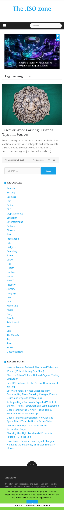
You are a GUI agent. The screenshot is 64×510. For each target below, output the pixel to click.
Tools (10, 343)
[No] (60, 499)
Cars (9, 201)
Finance (11, 230)
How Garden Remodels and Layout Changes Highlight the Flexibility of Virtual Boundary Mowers (30, 444)
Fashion (11, 226)
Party (10, 314)
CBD (9, 209)
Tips (53, 160)
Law (9, 297)
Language (12, 293)
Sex (9, 330)
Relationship (13, 322)
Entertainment (15, 221)
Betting (11, 192)
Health (10, 268)
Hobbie (11, 272)
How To (11, 280)
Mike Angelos (38, 160)
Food (9, 234)
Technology (13, 335)
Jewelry (11, 289)
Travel (10, 347)
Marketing (12, 305)
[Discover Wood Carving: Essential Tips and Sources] (32, 104)
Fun (9, 242)
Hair (9, 263)
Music (10, 309)
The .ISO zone (32, 8)
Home (10, 276)
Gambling (12, 251)
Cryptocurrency (15, 213)
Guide (10, 259)
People (10, 318)
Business (11, 196)
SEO (9, 326)
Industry (11, 284)
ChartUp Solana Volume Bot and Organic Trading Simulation (35, 64)
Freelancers (13, 238)
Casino (10, 205)
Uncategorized (15, 351)
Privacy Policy (43, 505)
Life (9, 301)
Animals (11, 188)
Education (12, 217)
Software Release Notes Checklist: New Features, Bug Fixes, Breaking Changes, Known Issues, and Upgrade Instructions (32, 394)
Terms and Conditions (24, 505)
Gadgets (11, 247)
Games (10, 255)
